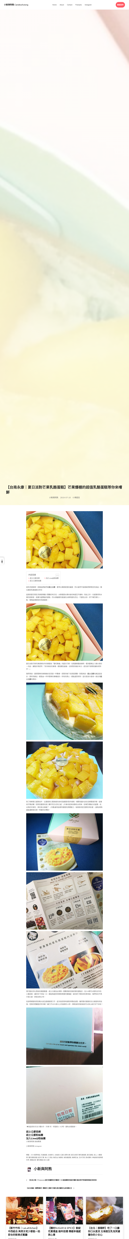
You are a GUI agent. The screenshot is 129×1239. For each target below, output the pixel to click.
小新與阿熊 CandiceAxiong (16, 5)
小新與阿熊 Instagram (34, 1146)
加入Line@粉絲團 (52, 578)
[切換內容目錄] (56, 575)
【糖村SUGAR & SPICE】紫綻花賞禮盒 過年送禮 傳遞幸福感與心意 (64, 1231)
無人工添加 (49, 1157)
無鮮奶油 (75, 1157)
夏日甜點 (90, 1155)
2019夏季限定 (35, 1155)
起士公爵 (46, 1160)
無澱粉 (60, 1157)
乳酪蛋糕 (44, 1155)
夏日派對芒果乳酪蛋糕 (78, 1155)
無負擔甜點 (67, 1157)
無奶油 (55, 1157)
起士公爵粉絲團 (35, 581)
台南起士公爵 (59, 1155)
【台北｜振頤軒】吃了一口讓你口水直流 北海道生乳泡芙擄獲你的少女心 (104, 1231)
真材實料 (88, 1157)
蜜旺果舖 (40, 1160)
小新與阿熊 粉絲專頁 (33, 1141)
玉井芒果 (82, 1157)
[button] (2, 561)
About (62, 5)
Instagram (88, 5)
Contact (69, 5)
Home (54, 5)
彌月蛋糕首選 (32, 1157)
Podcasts (78, 5)
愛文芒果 (41, 1157)
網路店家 (33, 1160)
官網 (89, 802)
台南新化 (51, 1155)
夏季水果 (67, 1155)
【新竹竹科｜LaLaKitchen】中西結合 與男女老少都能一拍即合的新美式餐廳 (24, 1231)
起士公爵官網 (35, 578)
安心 (95, 1155)
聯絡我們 (120, 5)
